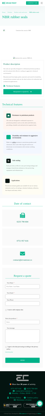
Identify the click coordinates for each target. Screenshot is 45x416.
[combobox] (22, 322)
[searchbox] (22, 322)
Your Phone (10, 300)
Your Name (10, 283)
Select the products (11, 318)
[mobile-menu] (42, 3)
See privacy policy (9, 352)
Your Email (10, 293)
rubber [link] (14, 142)
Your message (11, 328)
